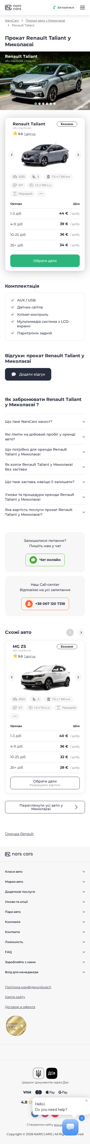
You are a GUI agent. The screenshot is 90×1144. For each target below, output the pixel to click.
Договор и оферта (20, 1007)
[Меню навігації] (83, 8)
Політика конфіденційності (28, 987)
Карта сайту (15, 997)
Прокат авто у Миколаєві (45, 20)
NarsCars (12, 20)
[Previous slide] (12, 155)
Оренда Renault (19, 833)
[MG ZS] (45, 677)
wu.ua (58, 1124)
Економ (67, 124)
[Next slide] (78, 155)
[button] (35, 103)
